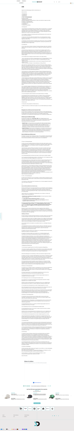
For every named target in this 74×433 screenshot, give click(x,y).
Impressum (25, 416)
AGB (14, 416)
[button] (3, 395)
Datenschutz (4, 416)
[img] (37, 390)
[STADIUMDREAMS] (37, 2)
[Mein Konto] (56, 2)
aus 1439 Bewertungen (36, 391)
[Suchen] (54, 2)
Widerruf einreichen (37, 403)
